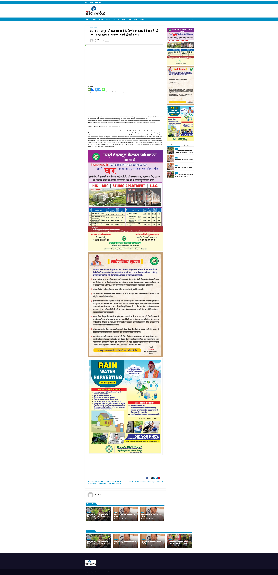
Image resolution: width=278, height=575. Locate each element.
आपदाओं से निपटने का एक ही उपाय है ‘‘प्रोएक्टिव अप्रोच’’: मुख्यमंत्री (145, 481)
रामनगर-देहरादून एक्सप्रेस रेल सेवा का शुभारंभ (124, 515)
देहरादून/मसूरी (93, 19)
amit (98, 39)
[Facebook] (92, 89)
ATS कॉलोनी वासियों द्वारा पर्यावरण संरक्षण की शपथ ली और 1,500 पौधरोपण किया (184, 175)
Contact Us (191, 571)
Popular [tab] (188, 145)
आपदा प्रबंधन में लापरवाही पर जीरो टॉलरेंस (151, 515)
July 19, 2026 (92, 545)
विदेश (130, 19)
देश (118, 19)
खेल (114, 19)
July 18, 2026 (119, 545)
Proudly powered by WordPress (91, 571)
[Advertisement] (125, 105)
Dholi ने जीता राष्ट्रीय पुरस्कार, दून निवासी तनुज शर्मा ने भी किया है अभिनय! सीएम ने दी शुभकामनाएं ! (97, 516)
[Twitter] (96, 89)
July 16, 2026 (173, 545)
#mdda (107, 41)
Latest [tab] (174, 145)
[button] (192, 19)
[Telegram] (99, 89)
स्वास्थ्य (135, 19)
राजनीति (123, 19)
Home (186, 571)
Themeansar (110, 571)
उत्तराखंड (101, 19)
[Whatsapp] (103, 89)
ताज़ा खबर (142, 19)
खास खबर (108, 19)
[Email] (89, 89)
